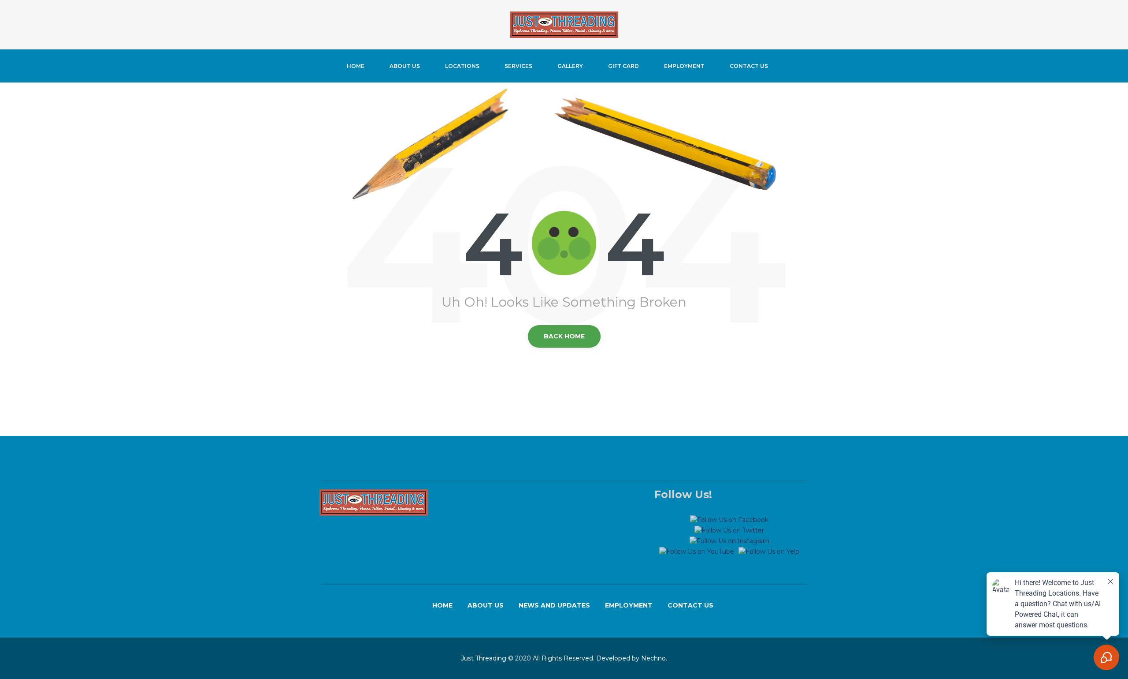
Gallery (570, 66)
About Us (405, 66)
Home (355, 66)
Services (518, 66)
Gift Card (623, 66)
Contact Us (749, 66)
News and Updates (554, 605)
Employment (684, 66)
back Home (564, 336)
